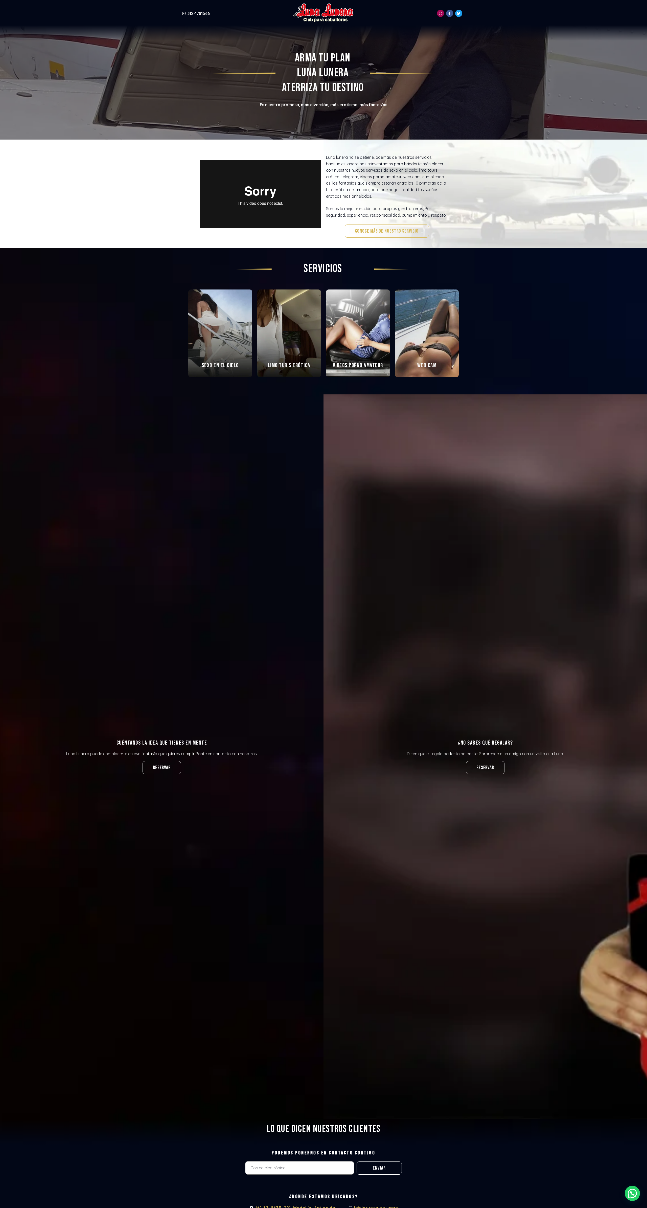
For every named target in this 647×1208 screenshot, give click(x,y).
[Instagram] (440, 13)
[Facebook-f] (449, 13)
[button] (387, 231)
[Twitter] (458, 13)
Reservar (485, 768)
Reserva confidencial (220, 367)
